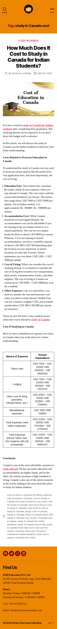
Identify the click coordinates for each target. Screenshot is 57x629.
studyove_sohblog (21, 73)
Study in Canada (28, 40)
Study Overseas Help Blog (26, 622)
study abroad (10, 469)
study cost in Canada (36, 511)
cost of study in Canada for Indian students (29, 495)
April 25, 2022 (45, 73)
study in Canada (40, 319)
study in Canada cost (18, 518)
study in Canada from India (31, 524)
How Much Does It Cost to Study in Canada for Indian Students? (28, 57)
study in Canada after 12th (39, 514)
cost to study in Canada (19, 498)
